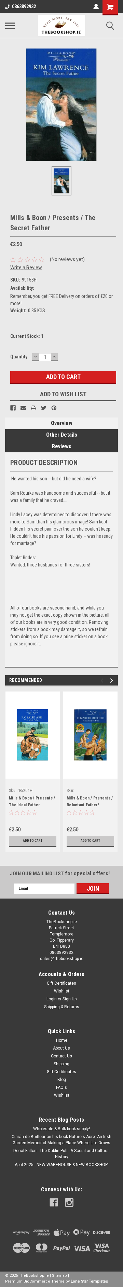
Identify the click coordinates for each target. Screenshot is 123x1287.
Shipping (61, 1064)
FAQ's (61, 1087)
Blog (61, 1079)
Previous (103, 680)
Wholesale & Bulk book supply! (61, 1128)
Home (61, 1040)
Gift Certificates (61, 983)
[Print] (33, 408)
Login (51, 999)
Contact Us (61, 1056)
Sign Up (70, 999)
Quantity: (19, 356)
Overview (61, 423)
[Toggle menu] (10, 25)
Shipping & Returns (61, 1006)
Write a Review (26, 267)
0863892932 (24, 6)
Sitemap (59, 1275)
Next (112, 680)
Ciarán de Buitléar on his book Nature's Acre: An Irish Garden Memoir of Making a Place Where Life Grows (61, 1139)
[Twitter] (43, 408)
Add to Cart (32, 841)
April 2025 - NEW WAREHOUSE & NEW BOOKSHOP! (62, 1164)
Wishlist (61, 991)
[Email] (23, 408)
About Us (61, 1048)
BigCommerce (37, 1281)
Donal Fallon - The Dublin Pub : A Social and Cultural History (61, 1153)
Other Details (61, 435)
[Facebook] (13, 408)
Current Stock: (26, 336)
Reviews (61, 446)
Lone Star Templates (89, 1281)
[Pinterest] (54, 408)
